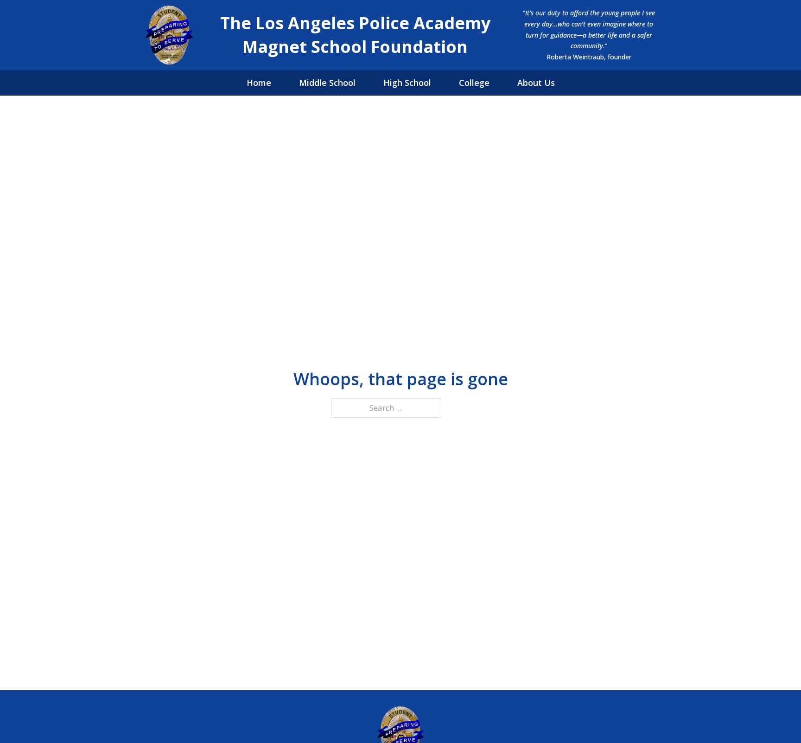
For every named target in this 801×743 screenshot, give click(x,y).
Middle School (327, 82)
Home (259, 82)
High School (407, 82)
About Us (536, 82)
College (474, 82)
